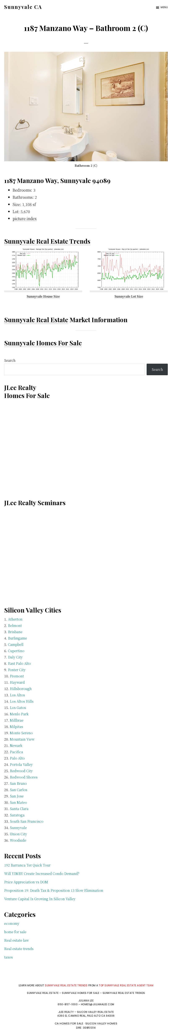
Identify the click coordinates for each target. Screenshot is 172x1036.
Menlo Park (19, 714)
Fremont (17, 676)
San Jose (17, 796)
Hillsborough (21, 688)
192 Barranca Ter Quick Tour (27, 865)
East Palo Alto (19, 663)
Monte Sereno (21, 732)
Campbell (15, 644)
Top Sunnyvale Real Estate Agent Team (126, 985)
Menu (164, 7)
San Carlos (18, 789)
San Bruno (18, 783)
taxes (8, 957)
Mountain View (22, 739)
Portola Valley (21, 764)
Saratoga (17, 815)
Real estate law (16, 940)
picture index (25, 218)
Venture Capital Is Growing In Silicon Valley (40, 898)
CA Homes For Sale (69, 1023)
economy (11, 923)
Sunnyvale (18, 827)
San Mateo (18, 802)
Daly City (15, 657)
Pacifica (16, 751)
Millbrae (16, 720)
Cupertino (16, 650)
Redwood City (21, 770)
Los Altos (17, 695)
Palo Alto (17, 758)
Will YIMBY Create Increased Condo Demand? (41, 873)
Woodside (18, 840)
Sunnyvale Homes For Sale (43, 343)
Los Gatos (18, 707)
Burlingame (17, 638)
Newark (16, 745)
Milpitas (16, 726)
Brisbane (15, 631)
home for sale (15, 931)
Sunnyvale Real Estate (36, 319)
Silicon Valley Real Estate (95, 1012)
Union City (18, 834)
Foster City (17, 669)
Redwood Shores (24, 777)
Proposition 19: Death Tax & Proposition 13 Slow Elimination (53, 890)
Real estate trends (19, 948)
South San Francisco (26, 821)
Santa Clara (19, 808)
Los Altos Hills (22, 701)
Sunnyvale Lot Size (129, 296)
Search (10, 360)
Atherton (15, 619)
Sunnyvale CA (23, 6)
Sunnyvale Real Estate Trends (47, 241)
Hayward (17, 682)
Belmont (15, 625)
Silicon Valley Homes (101, 1023)
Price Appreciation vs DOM (26, 882)
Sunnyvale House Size (43, 296)
